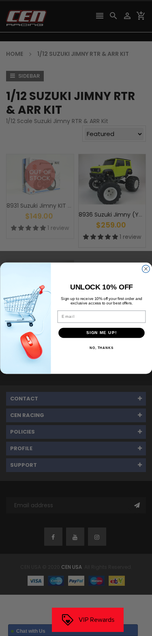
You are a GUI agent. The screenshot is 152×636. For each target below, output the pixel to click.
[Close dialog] (146, 268)
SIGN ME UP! (101, 332)
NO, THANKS (101, 348)
